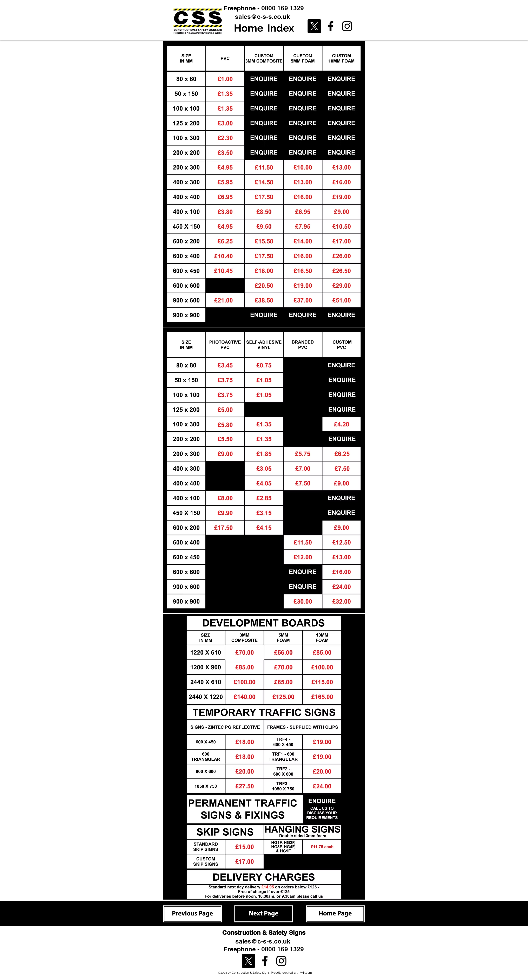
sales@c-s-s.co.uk (262, 16)
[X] (314, 26)
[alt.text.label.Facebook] (330, 26)
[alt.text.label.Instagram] (347, 26)
